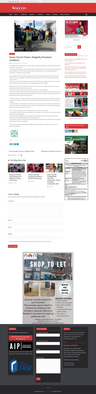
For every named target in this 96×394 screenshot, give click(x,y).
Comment (11, 201)
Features (40, 14)
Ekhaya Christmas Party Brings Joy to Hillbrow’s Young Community (15, 177)
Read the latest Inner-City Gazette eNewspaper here (21, 338)
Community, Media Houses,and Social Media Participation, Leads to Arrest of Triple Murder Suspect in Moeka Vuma (75, 68)
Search (79, 47)
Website (10, 234)
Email (10, 227)
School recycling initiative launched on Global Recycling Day (35, 176)
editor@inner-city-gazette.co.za (20, 332)
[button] (18, 14)
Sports (48, 14)
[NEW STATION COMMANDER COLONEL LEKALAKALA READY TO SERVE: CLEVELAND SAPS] (54, 164)
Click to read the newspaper (76, 118)
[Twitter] (10, 140)
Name (10, 220)
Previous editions (64, 14)
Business (31, 14)
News (15, 14)
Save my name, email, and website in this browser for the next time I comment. (31, 241)
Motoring (55, 14)
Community (24, 14)
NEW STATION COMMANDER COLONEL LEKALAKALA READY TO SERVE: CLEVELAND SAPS (54, 179)
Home (10, 14)
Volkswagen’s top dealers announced (51, 151)
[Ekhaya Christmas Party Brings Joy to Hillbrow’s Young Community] (16, 164)
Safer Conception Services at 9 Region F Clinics (22, 151)
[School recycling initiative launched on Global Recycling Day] (35, 164)
